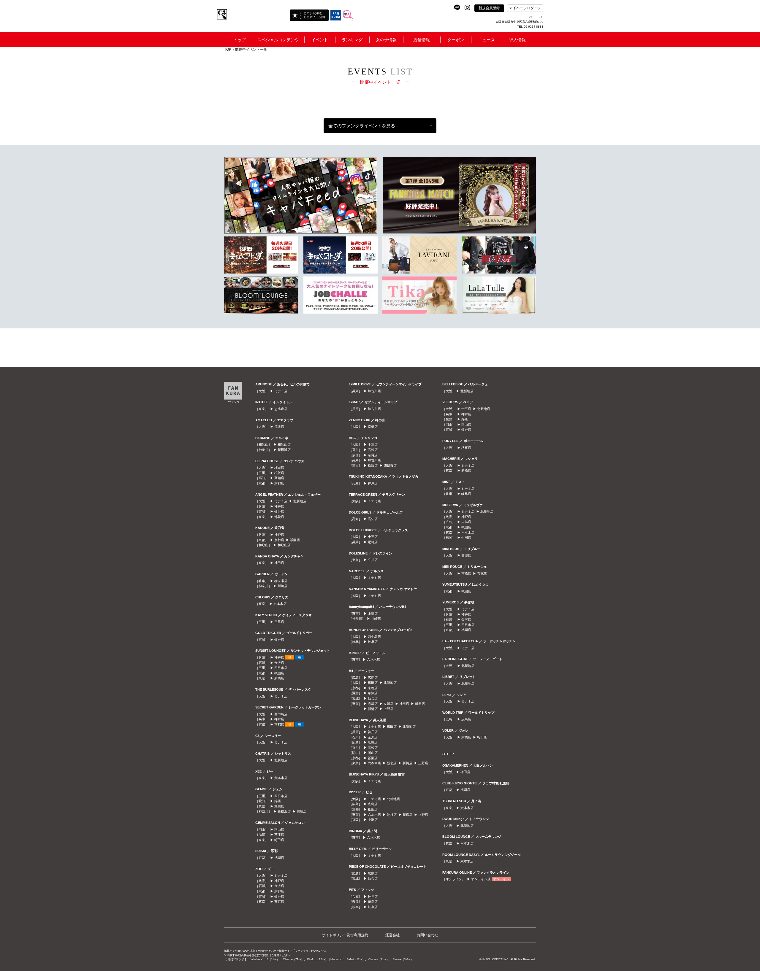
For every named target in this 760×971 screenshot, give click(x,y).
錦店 (277, 801)
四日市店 (280, 668)
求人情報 (517, 39)
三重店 (279, 622)
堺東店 (466, 447)
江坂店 (279, 426)
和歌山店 (284, 444)
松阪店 (279, 473)
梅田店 (279, 467)
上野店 (373, 613)
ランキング (352, 39)
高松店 (373, 450)
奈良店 (373, 455)
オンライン (501, 879)
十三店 (373, 444)
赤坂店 (373, 703)
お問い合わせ (427, 935)
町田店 (279, 840)
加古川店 (374, 391)
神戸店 (279, 506)
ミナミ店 (280, 391)
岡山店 (279, 829)
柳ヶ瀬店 (280, 581)
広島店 (373, 677)
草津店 (279, 834)
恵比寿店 (280, 409)
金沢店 (279, 663)
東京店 (279, 901)
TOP (227, 49)
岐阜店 (373, 641)
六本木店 (279, 604)
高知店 (279, 478)
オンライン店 (481, 879)
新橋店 (279, 678)
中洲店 (373, 819)
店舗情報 (421, 39)
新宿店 (392, 763)
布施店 (482, 573)
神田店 (279, 563)
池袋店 (279, 517)
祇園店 (295, 540)
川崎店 (282, 586)
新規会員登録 (489, 8)
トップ (239, 39)
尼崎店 (373, 542)
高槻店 (466, 555)
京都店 (279, 483)
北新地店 (299, 501)
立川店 (279, 806)
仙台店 (279, 511)
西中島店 (280, 714)
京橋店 (373, 426)
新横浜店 (284, 450)
